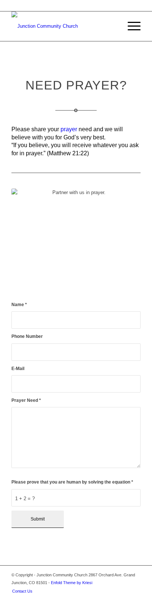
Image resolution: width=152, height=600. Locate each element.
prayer (69, 129)
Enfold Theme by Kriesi (71, 582)
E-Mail (17, 368)
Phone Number (27, 336)
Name (19, 304)
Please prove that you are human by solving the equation (72, 482)
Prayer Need (26, 400)
